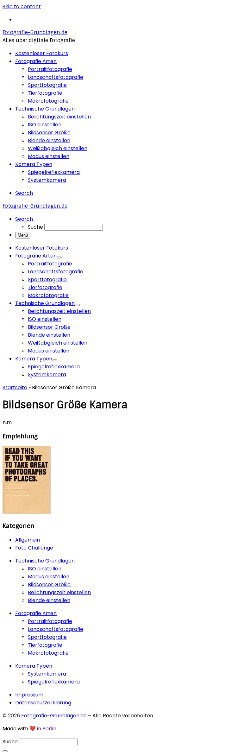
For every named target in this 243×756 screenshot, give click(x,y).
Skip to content (22, 6)
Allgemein (27, 539)
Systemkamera (47, 673)
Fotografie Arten (36, 613)
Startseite (15, 387)
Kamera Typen (33, 666)
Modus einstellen (48, 576)
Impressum (29, 694)
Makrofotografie (48, 653)
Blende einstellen (49, 600)
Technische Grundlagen (45, 560)
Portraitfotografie (50, 621)
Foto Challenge (34, 547)
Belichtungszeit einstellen (59, 592)
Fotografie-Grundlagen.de (54, 715)
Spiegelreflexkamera (54, 681)
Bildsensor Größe (49, 584)
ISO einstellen (44, 568)
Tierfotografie (45, 645)
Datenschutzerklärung (43, 702)
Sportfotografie (47, 637)
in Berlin (46, 728)
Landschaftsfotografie (55, 629)
